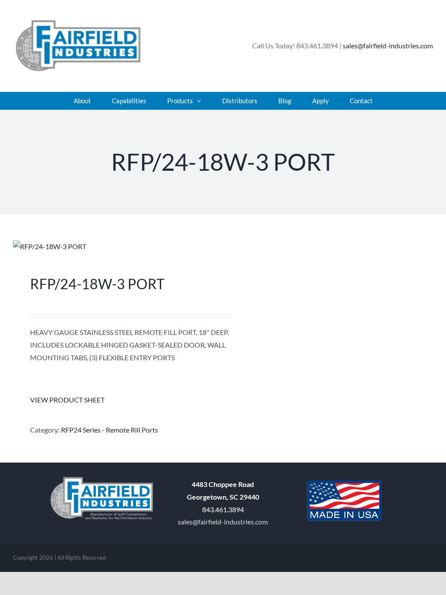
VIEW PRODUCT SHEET (67, 400)
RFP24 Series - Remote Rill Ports (109, 430)
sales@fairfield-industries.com (388, 45)
